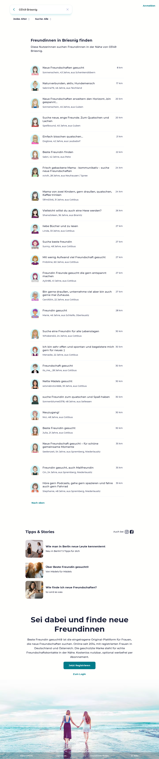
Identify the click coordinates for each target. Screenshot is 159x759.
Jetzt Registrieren (79, 665)
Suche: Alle (41, 19)
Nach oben (38, 502)
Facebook (132, 532)
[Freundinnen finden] (14, 9)
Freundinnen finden (99, 756)
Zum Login (79, 674)
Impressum (61, 756)
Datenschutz (26, 756)
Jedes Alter (20, 19)
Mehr (136, 756)
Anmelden (149, 5)
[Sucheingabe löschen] (67, 9)
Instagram (127, 532)
